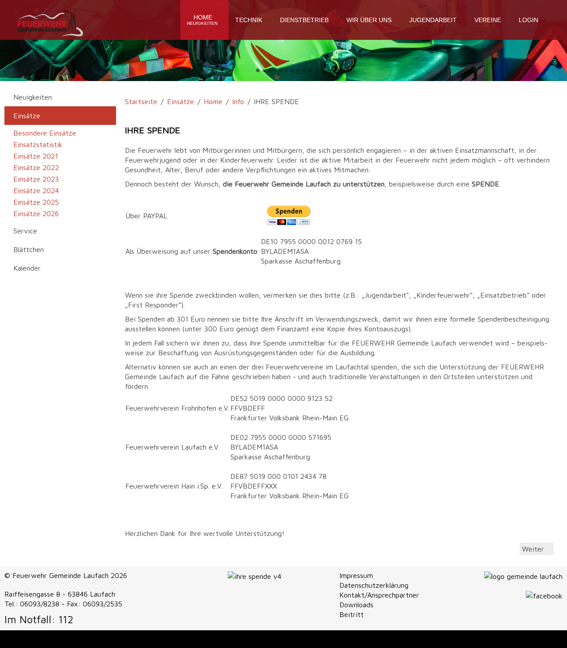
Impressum (356, 575)
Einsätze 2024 (36, 190)
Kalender (27, 268)
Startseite (141, 101)
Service (25, 231)
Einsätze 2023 (36, 179)
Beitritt (351, 614)
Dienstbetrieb (304, 19)
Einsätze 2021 (35, 156)
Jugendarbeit (433, 19)
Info (238, 101)
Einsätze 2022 (36, 167)
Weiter (534, 549)
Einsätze (180, 101)
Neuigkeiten (32, 97)
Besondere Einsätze (44, 133)
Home (202, 20)
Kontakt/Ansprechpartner (379, 595)
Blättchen (28, 249)
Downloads (356, 605)
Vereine (487, 19)
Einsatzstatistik (37, 144)
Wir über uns (369, 19)
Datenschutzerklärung (373, 585)
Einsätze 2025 (36, 202)
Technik (248, 19)
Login (528, 19)
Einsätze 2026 (36, 213)
